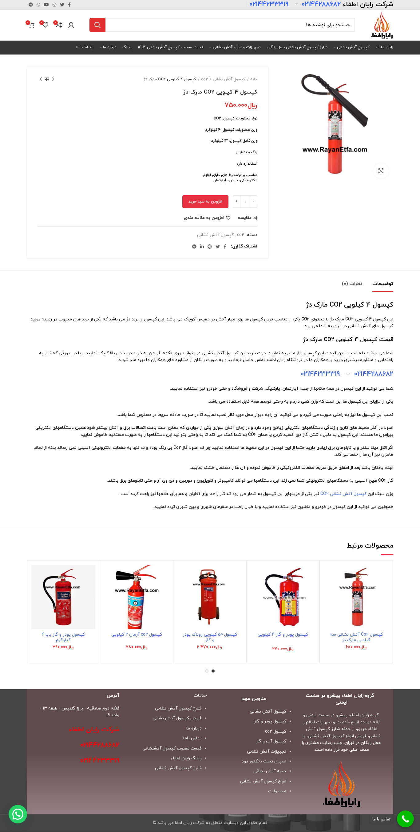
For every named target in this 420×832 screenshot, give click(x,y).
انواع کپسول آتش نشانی (263, 781)
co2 (204, 79)
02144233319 (320, 374)
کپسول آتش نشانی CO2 (343, 494)
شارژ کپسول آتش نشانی (178, 768)
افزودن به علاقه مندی (204, 218)
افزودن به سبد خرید (205, 201)
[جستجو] (97, 25)
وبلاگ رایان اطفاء (186, 758)
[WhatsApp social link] (38, 5)
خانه (253, 79)
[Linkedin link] (202, 247)
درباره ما (194, 728)
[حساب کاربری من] (71, 25)
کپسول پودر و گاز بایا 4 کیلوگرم (63, 637)
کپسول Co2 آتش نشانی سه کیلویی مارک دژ (356, 637)
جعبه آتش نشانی (269, 771)
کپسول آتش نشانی (229, 79)
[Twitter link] (62, 5)
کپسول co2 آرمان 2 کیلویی (136, 634)
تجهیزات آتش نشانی (266, 751)
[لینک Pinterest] (210, 247)
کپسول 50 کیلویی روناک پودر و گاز (210, 637)
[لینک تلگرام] (31, 5)
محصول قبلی (53, 79)
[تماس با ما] (405, 818)
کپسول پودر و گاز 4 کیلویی (283, 634)
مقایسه (245, 218)
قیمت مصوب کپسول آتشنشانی (172, 748)
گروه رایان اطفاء (364, 715)
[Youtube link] (46, 5)
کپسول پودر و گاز (270, 721)
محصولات (277, 791)
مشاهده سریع (329, 603)
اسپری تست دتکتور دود (264, 761)
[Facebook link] (69, 5)
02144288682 (373, 374)
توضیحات (382, 283)
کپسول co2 (275, 731)
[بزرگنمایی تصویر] (381, 171)
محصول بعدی (41, 79)
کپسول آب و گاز (271, 741)
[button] (329, 589)
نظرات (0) (352, 283)
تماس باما (192, 738)
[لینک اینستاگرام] (54, 5)
